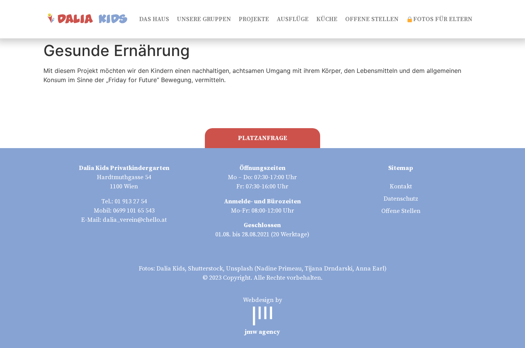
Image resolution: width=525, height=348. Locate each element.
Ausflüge (293, 19)
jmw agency (262, 332)
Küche (326, 19)
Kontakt (401, 186)
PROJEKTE (254, 19)
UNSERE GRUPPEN (204, 19)
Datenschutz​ (401, 199)
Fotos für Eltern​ (442, 19)
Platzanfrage (262, 138)
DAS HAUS (154, 19)
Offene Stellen (372, 19)
